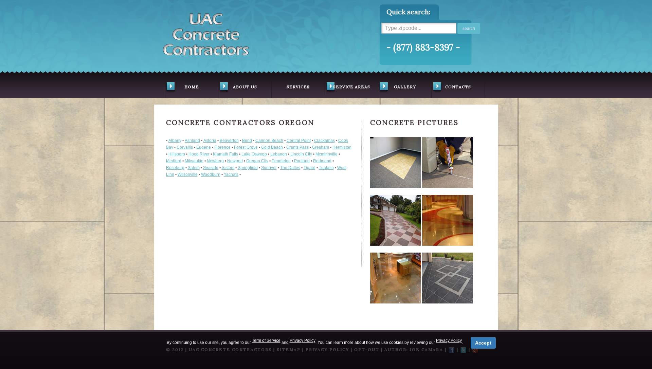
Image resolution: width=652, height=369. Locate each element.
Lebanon (278, 154)
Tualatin (326, 167)
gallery (405, 86)
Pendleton (281, 161)
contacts (458, 86)
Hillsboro (176, 154)
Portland (302, 161)
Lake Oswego (254, 154)
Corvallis (185, 147)
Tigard (309, 167)
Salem (194, 167)
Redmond (322, 161)
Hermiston (341, 147)
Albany (174, 140)
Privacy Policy (302, 340)
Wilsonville (188, 174)
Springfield (248, 167)
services (298, 86)
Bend (247, 140)
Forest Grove (246, 147)
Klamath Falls (225, 154)
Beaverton (229, 140)
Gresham (320, 147)
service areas (351, 86)
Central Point (299, 140)
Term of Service (266, 340)
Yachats (231, 174)
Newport (235, 161)
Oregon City (257, 161)
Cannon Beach (269, 140)
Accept (483, 343)
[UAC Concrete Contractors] (205, 32)
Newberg (215, 161)
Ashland (192, 140)
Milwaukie (194, 161)
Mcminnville (326, 154)
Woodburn (210, 174)
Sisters (228, 167)
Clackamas (324, 140)
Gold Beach (272, 147)
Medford (173, 161)
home (191, 86)
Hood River (199, 154)
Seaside (210, 167)
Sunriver (269, 167)
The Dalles (290, 167)
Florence (222, 147)
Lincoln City (301, 154)
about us (245, 86)
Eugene (203, 147)
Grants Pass (297, 147)
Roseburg (175, 167)
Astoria (209, 140)
